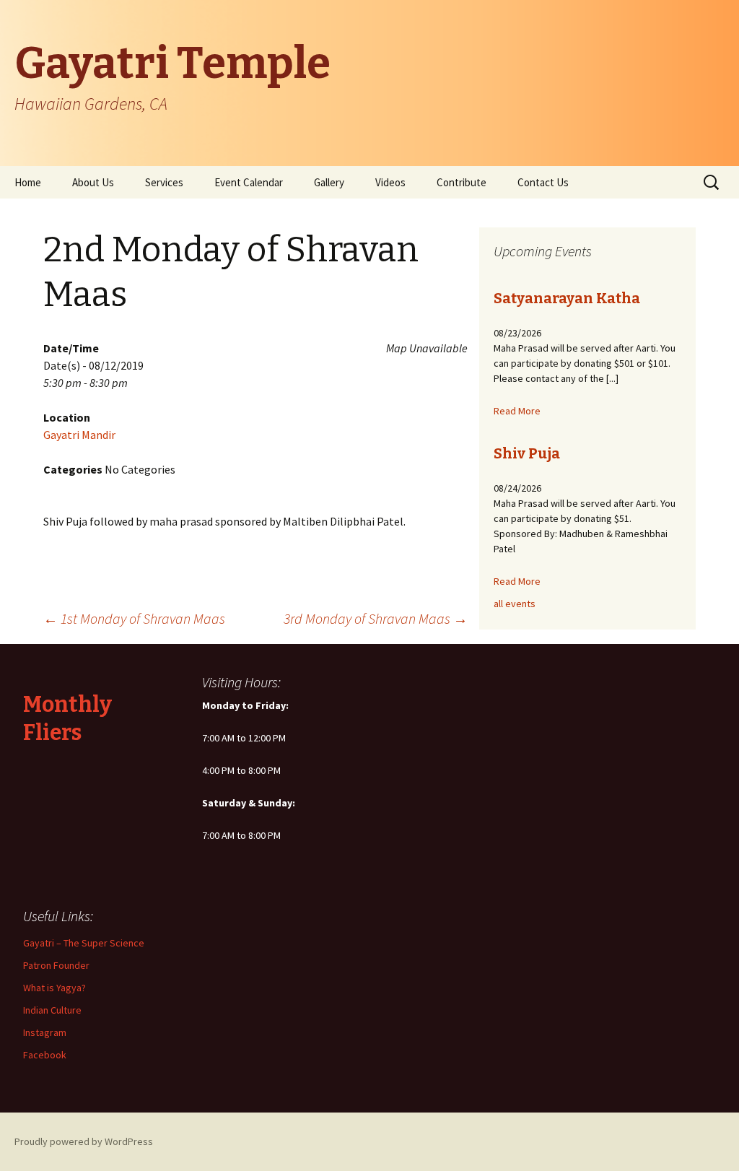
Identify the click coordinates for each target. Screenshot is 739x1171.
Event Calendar (248, 182)
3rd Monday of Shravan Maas (376, 618)
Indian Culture (52, 1010)
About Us (93, 182)
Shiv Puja (527, 453)
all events (514, 603)
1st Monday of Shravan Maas (134, 618)
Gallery (329, 182)
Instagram (44, 1032)
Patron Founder (56, 965)
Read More (517, 410)
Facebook (44, 1054)
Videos (390, 182)
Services (164, 182)
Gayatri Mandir (79, 434)
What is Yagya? (54, 987)
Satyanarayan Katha (567, 298)
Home (27, 182)
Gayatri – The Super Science (83, 942)
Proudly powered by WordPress (83, 1141)
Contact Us (543, 182)
